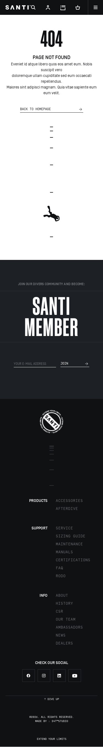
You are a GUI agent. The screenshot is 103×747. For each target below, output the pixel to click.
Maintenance (69, 544)
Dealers (64, 643)
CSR (59, 611)
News (61, 635)
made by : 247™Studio (51, 721)
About (62, 595)
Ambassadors (69, 627)
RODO (61, 576)
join (64, 363)
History (64, 603)
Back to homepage (35, 109)
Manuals (64, 552)
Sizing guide (70, 536)
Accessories (69, 501)
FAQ (59, 568)
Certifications (73, 560)
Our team (66, 619)
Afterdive (67, 509)
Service (64, 528)
